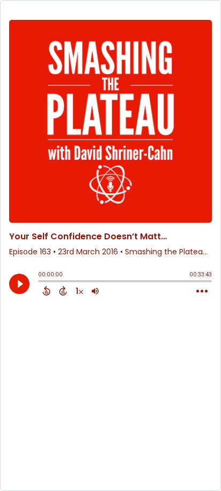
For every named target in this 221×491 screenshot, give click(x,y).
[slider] (40, 282)
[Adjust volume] (95, 290)
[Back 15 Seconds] (46, 290)
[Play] (19, 284)
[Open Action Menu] (202, 291)
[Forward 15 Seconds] (63, 290)
